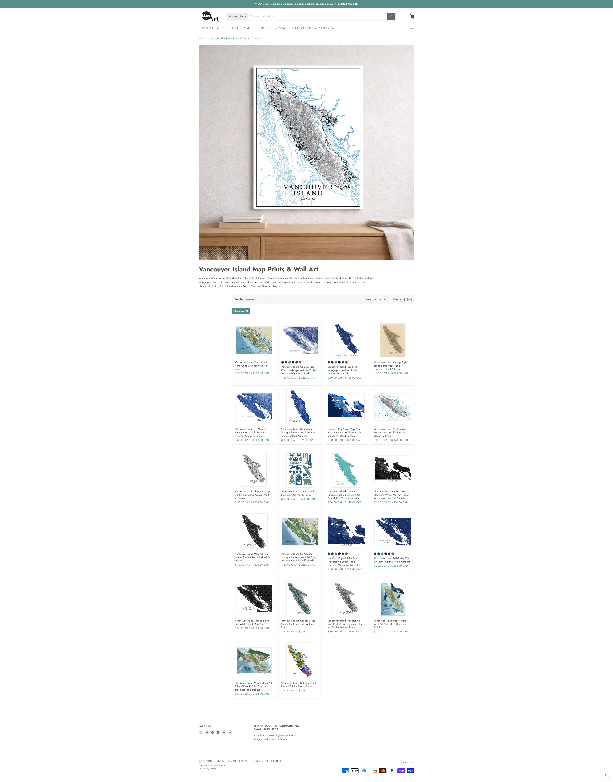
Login (410, 28)
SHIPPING (264, 28)
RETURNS (231, 760)
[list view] (410, 299)
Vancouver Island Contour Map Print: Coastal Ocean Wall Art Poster (251, 365)
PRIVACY (220, 760)
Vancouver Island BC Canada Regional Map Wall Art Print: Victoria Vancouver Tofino (250, 432)
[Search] (391, 16)
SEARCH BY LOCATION (212, 28)
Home (202, 38)
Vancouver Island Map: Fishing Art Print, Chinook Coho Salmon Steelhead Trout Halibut (253, 686)
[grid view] (406, 299)
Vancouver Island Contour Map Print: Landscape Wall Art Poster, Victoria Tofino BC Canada (299, 370)
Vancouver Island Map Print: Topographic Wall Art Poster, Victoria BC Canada (343, 370)
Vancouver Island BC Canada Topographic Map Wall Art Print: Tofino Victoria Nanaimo (298, 432)
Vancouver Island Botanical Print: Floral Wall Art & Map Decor (299, 684)
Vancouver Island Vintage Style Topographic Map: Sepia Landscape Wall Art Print (390, 365)
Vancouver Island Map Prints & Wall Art (230, 38)
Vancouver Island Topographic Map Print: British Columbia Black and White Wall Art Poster (346, 624)
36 (380, 299)
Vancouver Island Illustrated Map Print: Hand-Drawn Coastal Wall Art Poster (252, 495)
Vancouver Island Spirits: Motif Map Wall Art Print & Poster (297, 493)
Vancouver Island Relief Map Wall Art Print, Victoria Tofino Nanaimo (392, 559)
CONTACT (280, 28)
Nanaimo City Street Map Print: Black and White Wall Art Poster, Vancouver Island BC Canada (391, 495)
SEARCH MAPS (205, 760)
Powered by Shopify (207, 768)
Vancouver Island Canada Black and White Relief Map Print (252, 622)
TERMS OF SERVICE (261, 760)
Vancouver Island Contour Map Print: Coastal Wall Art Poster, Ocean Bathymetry (390, 432)
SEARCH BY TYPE (242, 28)
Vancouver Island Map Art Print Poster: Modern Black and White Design (252, 557)
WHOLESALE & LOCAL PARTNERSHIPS (312, 28)
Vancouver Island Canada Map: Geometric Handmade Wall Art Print (298, 624)
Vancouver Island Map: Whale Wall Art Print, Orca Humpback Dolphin (391, 624)
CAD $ (406, 762)
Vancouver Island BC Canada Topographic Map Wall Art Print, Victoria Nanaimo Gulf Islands (298, 557)
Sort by (239, 299)
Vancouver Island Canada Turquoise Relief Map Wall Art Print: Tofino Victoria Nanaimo (344, 495)
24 (375, 299)
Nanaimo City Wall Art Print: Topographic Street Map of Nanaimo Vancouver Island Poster (346, 561)
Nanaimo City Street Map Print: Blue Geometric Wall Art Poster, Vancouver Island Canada (345, 432)
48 (385, 299)
